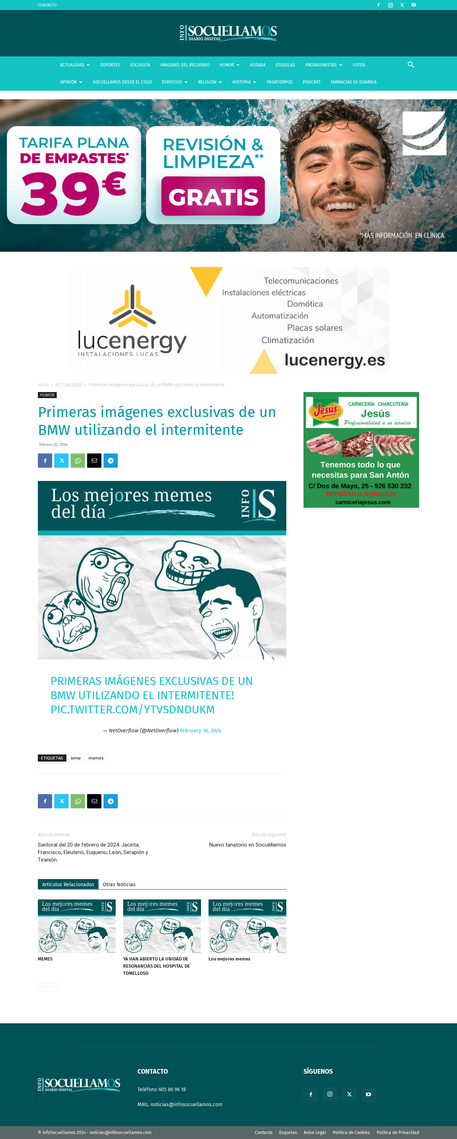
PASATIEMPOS (280, 82)
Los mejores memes (229, 959)
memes (96, 758)
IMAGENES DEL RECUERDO (185, 64)
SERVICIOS (172, 82)
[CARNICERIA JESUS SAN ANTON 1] (361, 506)
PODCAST (312, 82)
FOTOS (359, 64)
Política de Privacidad (398, 1132)
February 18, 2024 (200, 730)
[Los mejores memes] (247, 926)
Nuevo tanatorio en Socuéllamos (247, 845)
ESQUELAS (285, 64)
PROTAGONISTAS (321, 64)
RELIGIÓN (207, 82)
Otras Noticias (119, 885)
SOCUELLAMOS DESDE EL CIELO (122, 82)
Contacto (263, 1132)
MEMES (45, 959)
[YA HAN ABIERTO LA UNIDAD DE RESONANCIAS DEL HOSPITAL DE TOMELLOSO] (162, 926)
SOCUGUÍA (140, 64)
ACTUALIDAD (72, 64)
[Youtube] (413, 5)
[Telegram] (111, 460)
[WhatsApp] (78, 460)
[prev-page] (42, 987)
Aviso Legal (315, 1132)
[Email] (94, 460)
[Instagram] (390, 5)
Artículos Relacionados (68, 885)
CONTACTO (47, 5)
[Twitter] (402, 5)
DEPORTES (110, 64)
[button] (410, 65)
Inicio (43, 385)
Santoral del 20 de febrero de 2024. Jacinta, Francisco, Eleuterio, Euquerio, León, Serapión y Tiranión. (93, 852)
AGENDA (258, 64)
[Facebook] (378, 5)
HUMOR (227, 64)
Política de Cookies (351, 1132)
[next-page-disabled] (53, 987)
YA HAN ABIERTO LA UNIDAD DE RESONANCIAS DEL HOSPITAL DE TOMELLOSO (156, 966)
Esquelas (288, 1132)
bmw (76, 758)
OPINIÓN (68, 82)
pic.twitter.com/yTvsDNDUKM (132, 709)
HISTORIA (241, 82)
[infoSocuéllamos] (228, 33)
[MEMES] (77, 926)
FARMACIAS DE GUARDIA (354, 82)
